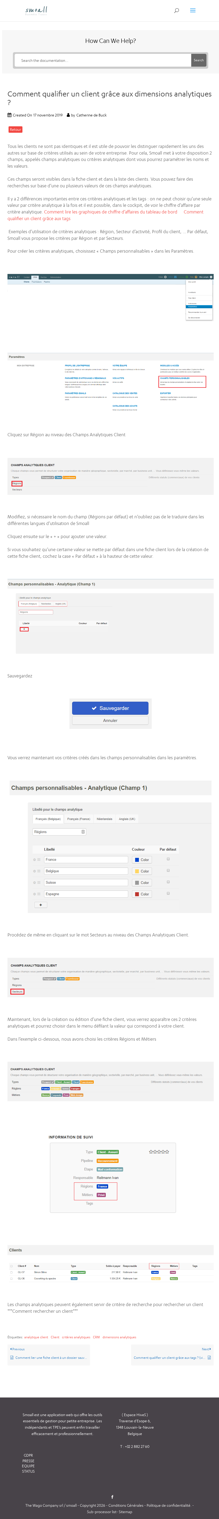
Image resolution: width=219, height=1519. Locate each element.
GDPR (28, 1455)
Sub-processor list (101, 1511)
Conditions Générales (126, 1505)
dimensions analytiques (119, 1337)
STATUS (28, 1471)
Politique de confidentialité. (169, 1505)
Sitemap (125, 1511)
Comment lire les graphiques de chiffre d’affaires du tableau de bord (110, 212)
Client (55, 1337)
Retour (15, 129)
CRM (96, 1337)
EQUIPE (28, 1466)
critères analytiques (76, 1337)
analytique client (36, 1337)
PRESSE (28, 1461)
